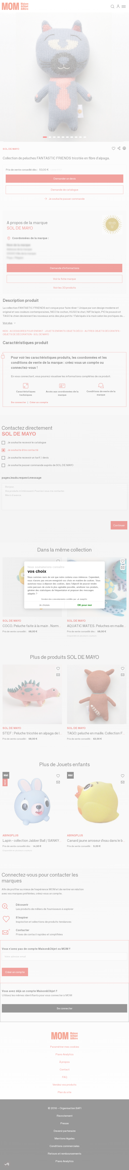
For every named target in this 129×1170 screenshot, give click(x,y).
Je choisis (44, 605)
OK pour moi (84, 605)
